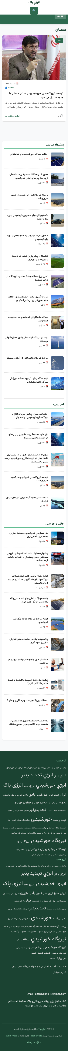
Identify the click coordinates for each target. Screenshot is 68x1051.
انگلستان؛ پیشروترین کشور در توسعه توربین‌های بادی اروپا (30, 258)
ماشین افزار (31, 833)
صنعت (5, 828)
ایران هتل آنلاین (44, 795)
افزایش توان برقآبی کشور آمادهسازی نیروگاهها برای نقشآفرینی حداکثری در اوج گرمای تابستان (28, 579)
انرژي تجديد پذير (37, 775)
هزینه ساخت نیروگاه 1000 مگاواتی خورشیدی (30, 620)
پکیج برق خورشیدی (58, 854)
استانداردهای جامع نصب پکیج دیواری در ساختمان (28, 661)
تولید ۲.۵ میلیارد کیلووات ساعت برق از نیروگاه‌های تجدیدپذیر (29, 380)
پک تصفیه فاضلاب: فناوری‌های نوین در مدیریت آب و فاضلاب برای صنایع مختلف (28, 722)
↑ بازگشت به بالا (34, 1042)
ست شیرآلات (36, 828)
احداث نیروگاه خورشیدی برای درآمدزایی (29, 154)
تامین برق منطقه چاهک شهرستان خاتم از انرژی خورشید (27, 278)
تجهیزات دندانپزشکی (21, 810)
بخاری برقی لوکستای (11, 795)
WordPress (11, 1036)
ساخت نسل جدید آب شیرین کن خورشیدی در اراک (27, 499)
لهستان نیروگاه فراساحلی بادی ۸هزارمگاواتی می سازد (26, 339)
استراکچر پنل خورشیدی (15, 767)
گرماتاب (47, 854)
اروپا (27, 767)
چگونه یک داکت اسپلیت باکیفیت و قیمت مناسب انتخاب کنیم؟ (28, 682)
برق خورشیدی (20, 802)
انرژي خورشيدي (51, 785)
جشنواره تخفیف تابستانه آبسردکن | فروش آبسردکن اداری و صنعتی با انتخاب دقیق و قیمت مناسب (27, 557)
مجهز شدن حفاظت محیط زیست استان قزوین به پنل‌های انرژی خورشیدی (28, 176)
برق (28, 802)
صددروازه (61, 967)
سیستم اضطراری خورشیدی (20, 828)
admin (11, 87)
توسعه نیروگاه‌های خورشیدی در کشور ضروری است (29, 196)
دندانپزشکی (26, 820)
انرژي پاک (34, 2)
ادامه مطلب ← (12, 116)
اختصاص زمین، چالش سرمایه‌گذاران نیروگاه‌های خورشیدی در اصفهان (30, 416)
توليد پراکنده (59, 820)
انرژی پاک (13, 785)
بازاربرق (24, 795)
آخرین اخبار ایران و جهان (43, 967)
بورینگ (49, 810)
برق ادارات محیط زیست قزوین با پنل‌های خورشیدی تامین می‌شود (28, 436)
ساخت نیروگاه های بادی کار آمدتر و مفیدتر (27, 358)
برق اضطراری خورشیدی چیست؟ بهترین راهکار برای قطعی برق (28, 535)
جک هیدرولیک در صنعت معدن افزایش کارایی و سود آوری (28, 641)
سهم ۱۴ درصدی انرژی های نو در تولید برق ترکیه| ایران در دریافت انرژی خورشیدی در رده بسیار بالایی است (26, 458)
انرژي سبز (29, 785)
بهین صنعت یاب (59, 810)
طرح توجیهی (61, 833)
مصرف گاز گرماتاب (18, 833)
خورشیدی (41, 819)
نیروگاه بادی (23, 841)
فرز (54, 833)
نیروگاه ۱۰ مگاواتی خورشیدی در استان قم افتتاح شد (28, 319)
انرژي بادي (60, 775)
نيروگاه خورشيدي (48, 841)
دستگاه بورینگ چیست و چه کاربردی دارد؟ (27, 700)
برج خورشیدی (37, 802)
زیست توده (60, 828)
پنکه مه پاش (21, 849)
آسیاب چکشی (59, 973)
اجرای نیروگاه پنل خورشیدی (40, 767)
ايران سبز (60, 794)
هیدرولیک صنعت (57, 958)
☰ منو (60, 16)
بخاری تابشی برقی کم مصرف (54, 802)
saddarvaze (36, 1036)
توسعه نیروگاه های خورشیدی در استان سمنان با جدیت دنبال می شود (36, 95)
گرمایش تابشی (37, 854)
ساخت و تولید (48, 828)
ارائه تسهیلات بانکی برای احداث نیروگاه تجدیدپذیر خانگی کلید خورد (29, 600)
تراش (10, 810)
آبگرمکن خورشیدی (59, 767)
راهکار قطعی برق (14, 820)
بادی (32, 795)
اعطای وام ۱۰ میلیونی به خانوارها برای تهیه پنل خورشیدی (27, 237)
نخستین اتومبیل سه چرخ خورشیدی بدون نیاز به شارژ (27, 217)
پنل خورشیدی (36, 849)
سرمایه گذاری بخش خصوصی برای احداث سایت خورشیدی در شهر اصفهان (28, 298)
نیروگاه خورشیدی (55, 849)
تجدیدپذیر (37, 810)
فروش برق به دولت (44, 833)
